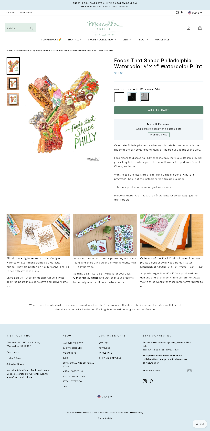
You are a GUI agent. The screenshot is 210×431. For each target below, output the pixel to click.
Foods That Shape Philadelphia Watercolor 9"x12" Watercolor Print (83, 50)
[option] (105, 5)
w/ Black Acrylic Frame (132, 97)
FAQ (65, 386)
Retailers (104, 348)
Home (9, 50)
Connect (11, 12)
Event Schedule (72, 348)
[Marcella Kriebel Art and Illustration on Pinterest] (151, 381)
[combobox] (20, 28)
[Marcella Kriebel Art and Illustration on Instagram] (145, 381)
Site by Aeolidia (105, 418)
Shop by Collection (100, 39)
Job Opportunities (74, 376)
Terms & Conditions (119, 412)
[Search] (31, 29)
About (142, 39)
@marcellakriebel (170, 305)
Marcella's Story (73, 343)
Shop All (73, 39)
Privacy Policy (136, 412)
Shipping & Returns (110, 358)
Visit (125, 39)
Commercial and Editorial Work (78, 364)
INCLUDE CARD (159, 134)
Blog (65, 358)
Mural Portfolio (73, 371)
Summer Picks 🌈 (51, 39)
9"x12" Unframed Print (119, 97)
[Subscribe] (189, 371)
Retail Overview (72, 381)
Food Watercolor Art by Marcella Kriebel (32, 50)
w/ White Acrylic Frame (145, 97)
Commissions (25, 12)
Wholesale (162, 39)
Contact (104, 343)
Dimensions (137, 89)
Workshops (69, 353)
